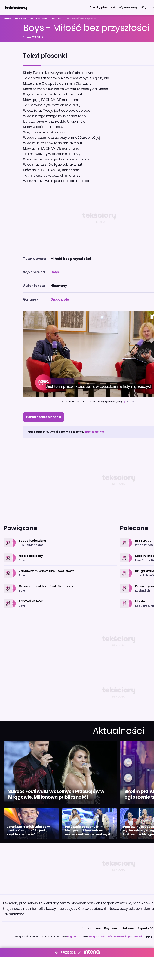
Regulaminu (74, 936)
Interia (7, 18)
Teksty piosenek (38, 18)
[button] (102, 7)
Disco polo (57, 18)
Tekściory (20, 18)
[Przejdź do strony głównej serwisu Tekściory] (16, 8)
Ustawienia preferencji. (128, 936)
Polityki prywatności (101, 936)
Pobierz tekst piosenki (43, 417)
